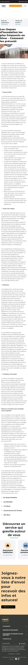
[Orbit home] (4, 6)
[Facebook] (16, 659)
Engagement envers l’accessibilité (10, 646)
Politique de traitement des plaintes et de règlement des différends (13, 648)
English (23, 643)
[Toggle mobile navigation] (25, 5)
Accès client (24, 1)
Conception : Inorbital (14, 654)
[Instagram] (18, 659)
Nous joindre (6, 1)
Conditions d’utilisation (13, 651)
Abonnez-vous (8, 607)
